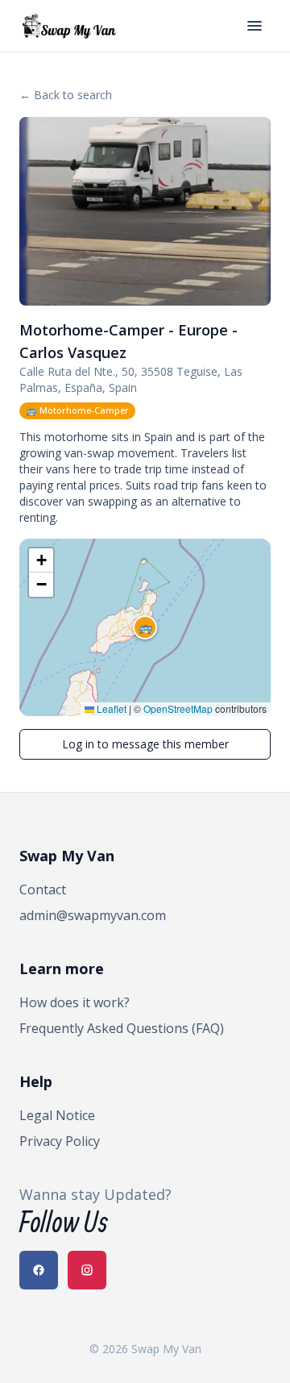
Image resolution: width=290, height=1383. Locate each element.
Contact (42, 889)
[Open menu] (254, 26)
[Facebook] (38, 1270)
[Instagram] (87, 1270)
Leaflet (110, 708)
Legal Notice (57, 1115)
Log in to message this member (145, 744)
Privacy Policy (59, 1141)
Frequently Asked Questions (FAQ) (121, 1028)
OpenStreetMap (178, 708)
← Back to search (65, 94)
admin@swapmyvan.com (92, 915)
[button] (145, 627)
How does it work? (74, 1002)
